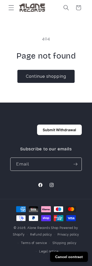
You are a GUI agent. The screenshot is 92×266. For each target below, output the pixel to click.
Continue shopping (46, 76)
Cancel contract (69, 257)
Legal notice (48, 251)
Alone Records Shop (43, 228)
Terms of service (34, 243)
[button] (11, 8)
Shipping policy (64, 243)
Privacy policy (68, 234)
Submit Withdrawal (59, 130)
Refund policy (41, 234)
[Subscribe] (75, 164)
